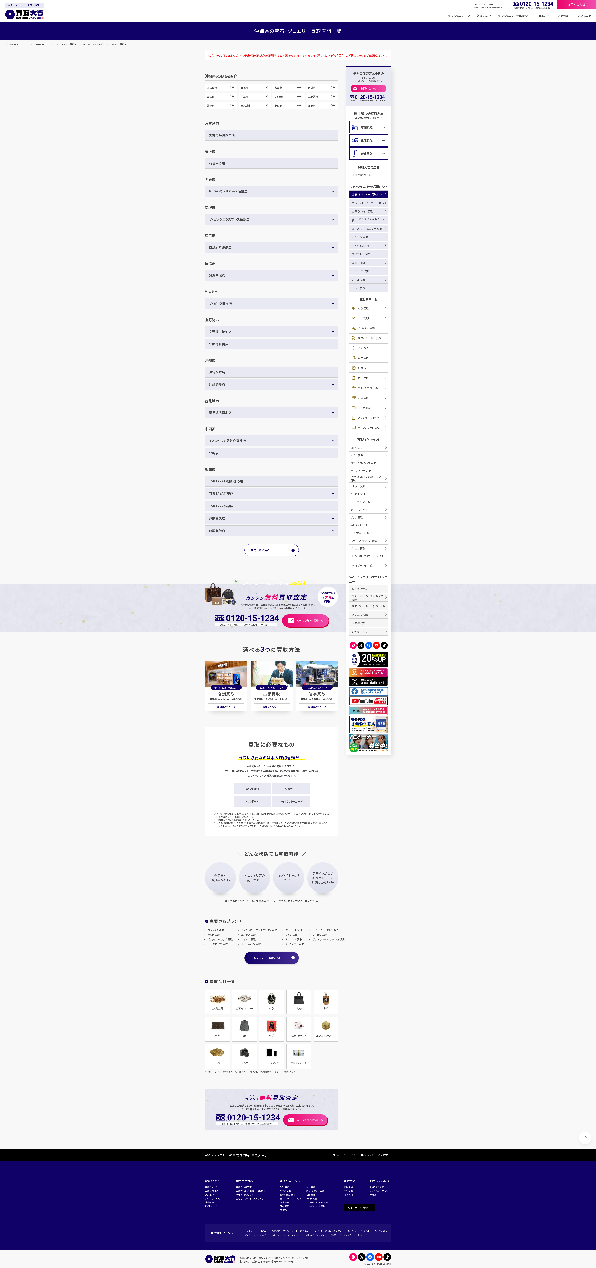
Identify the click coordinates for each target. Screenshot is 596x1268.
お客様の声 (358, 623)
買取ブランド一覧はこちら (266, 958)
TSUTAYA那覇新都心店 (226, 481)
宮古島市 (221, 87)
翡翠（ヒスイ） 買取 (362, 211)
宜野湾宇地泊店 (220, 331)
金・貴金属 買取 (366, 328)
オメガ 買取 (357, 455)
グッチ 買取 (357, 517)
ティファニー (293, 1235)
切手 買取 (363, 378)
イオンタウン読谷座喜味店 (227, 440)
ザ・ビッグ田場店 (220, 303)
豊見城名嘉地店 (220, 412)
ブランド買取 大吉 (12, 44)
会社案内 (374, 1194)
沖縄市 (221, 105)
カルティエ (277, 1235)
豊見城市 (255, 105)
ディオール (249, 1235)
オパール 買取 (360, 237)
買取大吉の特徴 (244, 1186)
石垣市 (255, 87)
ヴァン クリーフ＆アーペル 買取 (367, 556)
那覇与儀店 (217, 530)
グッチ (263, 1235)
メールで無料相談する (309, 620)
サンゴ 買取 (358, 288)
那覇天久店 (217, 518)
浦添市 (255, 96)
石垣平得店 (217, 163)
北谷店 (214, 453)
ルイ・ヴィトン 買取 (360, 502)
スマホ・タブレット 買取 (370, 417)
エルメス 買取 (358, 486)
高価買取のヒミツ (244, 1194)
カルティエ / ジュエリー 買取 (368, 203)
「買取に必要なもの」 (350, 55)
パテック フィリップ (281, 1230)
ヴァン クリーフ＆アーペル (355, 1235)
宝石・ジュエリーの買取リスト (368, 606)
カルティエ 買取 (359, 525)
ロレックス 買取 (359, 447)
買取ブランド (211, 1186)
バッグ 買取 (364, 318)
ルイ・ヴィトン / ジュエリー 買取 (368, 220)
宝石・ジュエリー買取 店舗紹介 (62, 44)
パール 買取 (359, 280)
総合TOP (211, 1181)
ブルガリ (334, 1235)
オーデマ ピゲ (302, 1230)
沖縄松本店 (217, 372)
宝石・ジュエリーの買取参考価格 (368, 597)
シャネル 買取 (358, 494)
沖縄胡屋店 (217, 384)
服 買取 (362, 368)
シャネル (365, 1230)
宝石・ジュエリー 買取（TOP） (368, 194)
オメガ (263, 1230)
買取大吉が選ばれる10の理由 (251, 1190)
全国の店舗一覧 (361, 175)
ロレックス (249, 1230)
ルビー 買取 (359, 262)
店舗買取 (226, 694)
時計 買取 (363, 308)
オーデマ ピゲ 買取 (361, 471)
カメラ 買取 (364, 407)
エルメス (352, 1230)
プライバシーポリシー (380, 1190)
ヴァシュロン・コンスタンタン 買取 (366, 478)
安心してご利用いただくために (251, 1198)
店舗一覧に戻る (260, 550)
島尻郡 (221, 96)
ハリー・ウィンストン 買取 (364, 540)
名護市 (288, 87)
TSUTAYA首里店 (221, 493)
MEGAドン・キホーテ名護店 (228, 191)
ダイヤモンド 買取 (362, 245)
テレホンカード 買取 (369, 427)
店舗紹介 (209, 1194)
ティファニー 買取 (360, 533)
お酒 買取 (363, 348)
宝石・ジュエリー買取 (35, 44)
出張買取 (271, 694)
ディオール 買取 (359, 509)
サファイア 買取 (361, 271)
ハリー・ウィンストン (314, 1235)
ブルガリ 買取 (358, 548)
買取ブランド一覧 (362, 565)
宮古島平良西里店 (222, 135)
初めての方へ (484, 16)
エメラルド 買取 (361, 254)
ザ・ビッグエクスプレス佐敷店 (229, 219)
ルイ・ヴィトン (381, 1230)
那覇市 (322, 105)
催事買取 (317, 694)
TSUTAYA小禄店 (221, 506)
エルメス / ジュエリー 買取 (367, 228)
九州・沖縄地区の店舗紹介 (93, 44)
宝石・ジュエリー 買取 (369, 338)
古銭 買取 (363, 398)
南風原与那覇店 (220, 247)
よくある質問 (584, 16)
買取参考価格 (212, 1190)
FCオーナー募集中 (357, 1207)
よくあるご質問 (360, 615)
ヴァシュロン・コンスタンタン (328, 1230)
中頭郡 (288, 105)
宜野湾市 (322, 96)
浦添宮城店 (217, 275)
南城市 (322, 87)
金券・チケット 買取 (368, 388)
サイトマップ (211, 1206)
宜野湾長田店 (218, 344)
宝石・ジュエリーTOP (460, 16)
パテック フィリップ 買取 (363, 463)
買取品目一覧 (288, 1181)
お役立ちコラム (359, 632)
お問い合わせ (369, 88)
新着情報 (209, 1202)
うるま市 (288, 96)
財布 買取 (363, 358)
